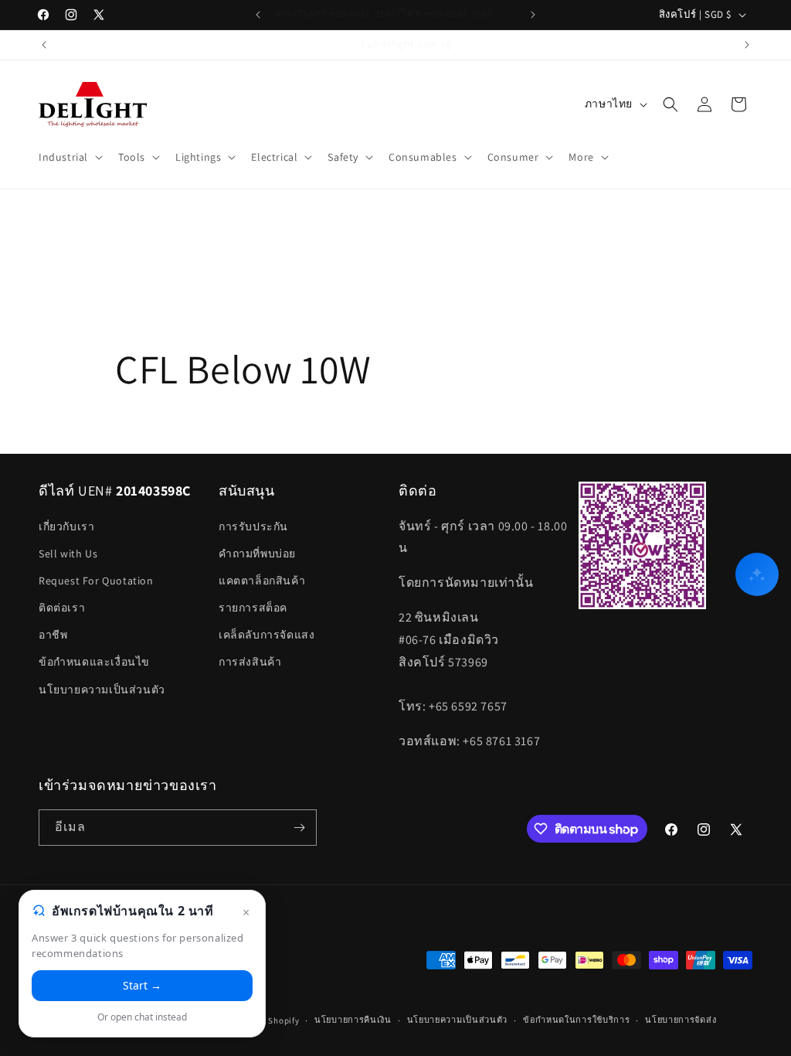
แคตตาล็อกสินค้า (262, 581)
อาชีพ (53, 635)
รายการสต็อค (253, 608)
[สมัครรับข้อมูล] (299, 827)
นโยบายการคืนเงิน (353, 1019)
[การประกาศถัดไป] (533, 14)
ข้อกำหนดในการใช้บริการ (576, 1019)
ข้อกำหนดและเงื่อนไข (94, 662)
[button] (69, 157)
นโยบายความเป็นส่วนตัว (102, 690)
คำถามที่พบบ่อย (257, 553)
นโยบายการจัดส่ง (680, 1019)
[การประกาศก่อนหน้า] (258, 14)
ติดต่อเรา (62, 608)
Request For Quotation (96, 581)
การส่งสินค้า (250, 662)
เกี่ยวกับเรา (66, 526)
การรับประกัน (253, 526)
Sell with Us (68, 553)
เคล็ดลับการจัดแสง (266, 635)
